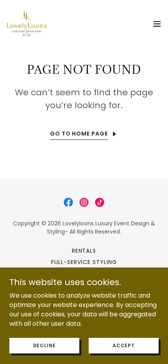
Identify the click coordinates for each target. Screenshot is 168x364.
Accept (124, 345)
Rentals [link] (84, 251)
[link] (26, 23)
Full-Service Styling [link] (84, 262)
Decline (44, 345)
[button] (157, 24)
